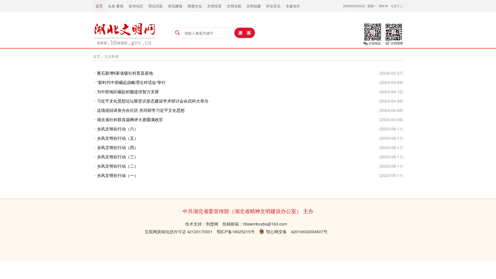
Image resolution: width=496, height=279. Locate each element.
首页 (96, 56)
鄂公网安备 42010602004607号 (296, 232)
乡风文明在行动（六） (117, 129)
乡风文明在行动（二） (117, 166)
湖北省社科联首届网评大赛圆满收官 (130, 119)
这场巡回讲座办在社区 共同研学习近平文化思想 (141, 110)
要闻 (119, 6)
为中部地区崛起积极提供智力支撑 (128, 92)
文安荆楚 (111, 56)
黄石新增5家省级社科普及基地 (125, 73)
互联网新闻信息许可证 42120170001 (179, 232)
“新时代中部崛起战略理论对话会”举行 (131, 82)
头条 (111, 6)
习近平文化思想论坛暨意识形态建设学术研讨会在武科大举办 (152, 101)
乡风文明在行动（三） (117, 157)
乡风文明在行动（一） (117, 175)
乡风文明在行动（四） (117, 147)
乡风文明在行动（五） (117, 138)
